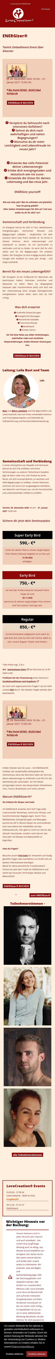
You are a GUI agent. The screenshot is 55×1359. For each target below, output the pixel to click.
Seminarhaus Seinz (16, 669)
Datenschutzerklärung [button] (23, 1346)
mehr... (27, 937)
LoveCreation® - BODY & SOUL (20, 1195)
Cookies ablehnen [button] (14, 1354)
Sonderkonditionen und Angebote (19, 681)
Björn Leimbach (19, 410)
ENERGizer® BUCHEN (20, 102)
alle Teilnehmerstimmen (27, 1154)
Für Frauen (45, 9)
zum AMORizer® (40, 895)
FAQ (12, 689)
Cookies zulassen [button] (36, 1354)
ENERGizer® (12, 1208)
